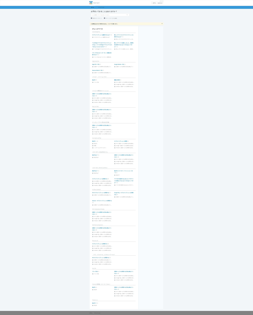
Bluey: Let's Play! (95, 106)
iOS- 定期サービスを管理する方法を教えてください (105, 181)
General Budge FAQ (96, 31)
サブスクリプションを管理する (100, 179)
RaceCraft (94, 268)
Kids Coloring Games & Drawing (98, 209)
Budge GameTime (95, 61)
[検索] (127, 15)
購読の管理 (117, 80)
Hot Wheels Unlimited (96, 189)
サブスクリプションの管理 (121, 141)
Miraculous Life (95, 240)
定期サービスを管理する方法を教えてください (104, 66)
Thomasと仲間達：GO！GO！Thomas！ (101, 284)
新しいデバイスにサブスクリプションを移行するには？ (127, 39)
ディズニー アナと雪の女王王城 (100, 122)
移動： (95, 145)
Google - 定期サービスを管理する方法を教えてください (128, 145)
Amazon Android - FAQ (98, 70)
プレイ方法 (96, 82)
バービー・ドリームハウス (99, 77)
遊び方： (95, 141)
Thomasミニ (95, 300)
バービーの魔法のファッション (100, 90)
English (109, 23)
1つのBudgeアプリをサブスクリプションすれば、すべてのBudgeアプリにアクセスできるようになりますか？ (102, 44)
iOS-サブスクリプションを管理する (101, 192)
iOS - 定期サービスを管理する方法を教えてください (127, 82)
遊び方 (94, 80)
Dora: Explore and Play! (96, 138)
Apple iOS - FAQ (96, 64)
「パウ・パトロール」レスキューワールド (103, 254)
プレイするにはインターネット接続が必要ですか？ (104, 57)
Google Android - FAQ (119, 64)
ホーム (92, 7)
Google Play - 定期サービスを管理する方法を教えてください (129, 84)
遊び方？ (118, 175)
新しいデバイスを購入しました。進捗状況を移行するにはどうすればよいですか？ (123, 44)
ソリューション (101, 7)
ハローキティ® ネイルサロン (100, 167)
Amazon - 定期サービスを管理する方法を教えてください (128, 86)
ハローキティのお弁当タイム (100, 152)
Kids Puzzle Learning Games (97, 225)
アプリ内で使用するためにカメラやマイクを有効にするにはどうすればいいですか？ (123, 180)
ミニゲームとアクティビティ (100, 147)
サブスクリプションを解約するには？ (102, 35)
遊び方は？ (95, 155)
